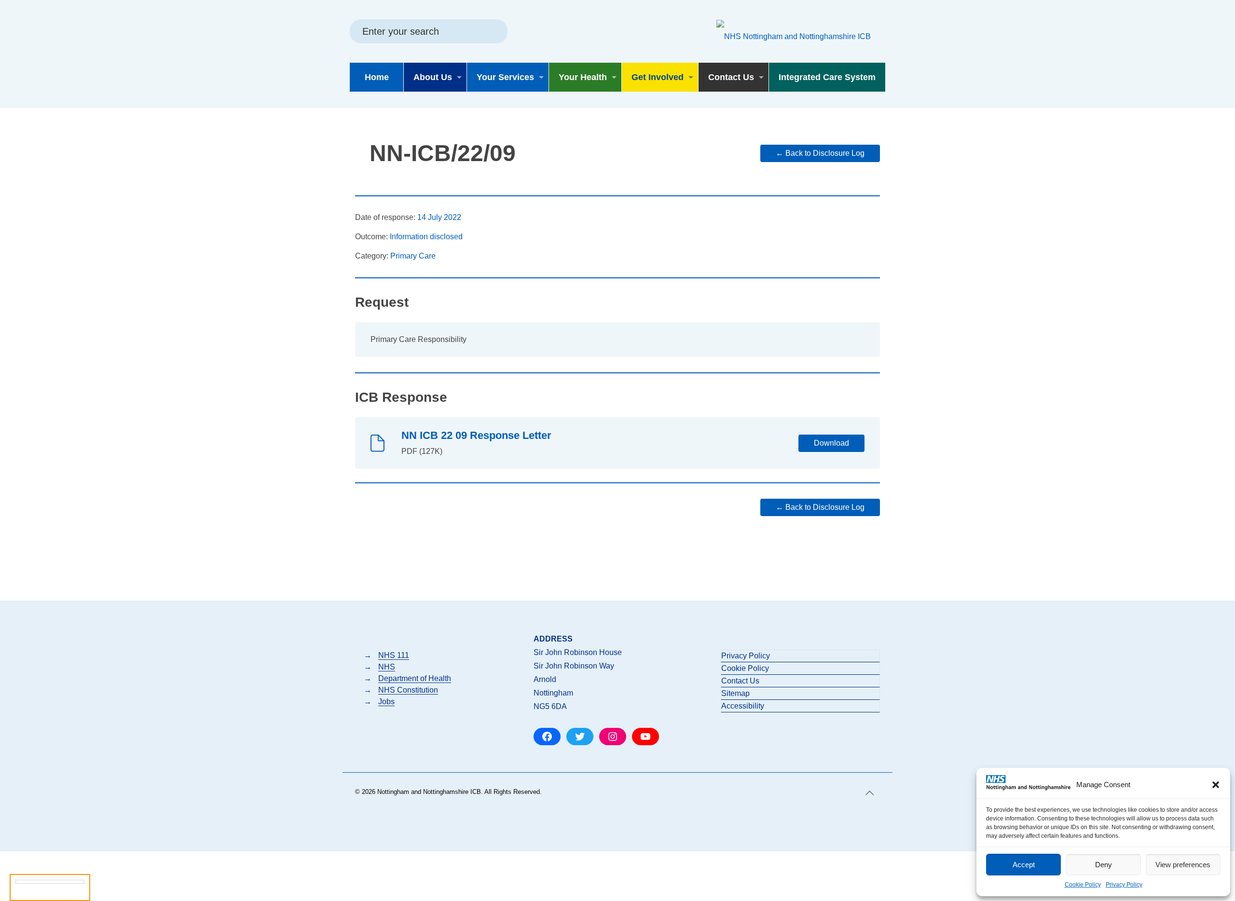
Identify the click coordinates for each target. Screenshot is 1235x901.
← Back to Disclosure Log (820, 153)
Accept (1024, 864)
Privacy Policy (1124, 884)
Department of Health (414, 678)
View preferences (1182, 864)
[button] (1216, 785)
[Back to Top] (870, 793)
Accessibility (742, 706)
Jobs (386, 701)
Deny (1103, 864)
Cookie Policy (1083, 884)
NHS (386, 667)
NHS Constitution (408, 690)
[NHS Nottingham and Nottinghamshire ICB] (793, 36)
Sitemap (735, 693)
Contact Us (740, 681)
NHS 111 (393, 655)
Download (831, 443)
